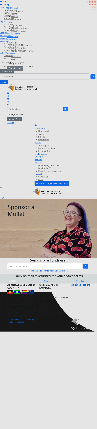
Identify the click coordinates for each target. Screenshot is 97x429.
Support (11, 53)
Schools (14, 16)
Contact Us (16, 56)
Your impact (16, 25)
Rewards (11, 39)
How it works (13, 8)
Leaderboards (13, 33)
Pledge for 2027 (16, 63)
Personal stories (18, 31)
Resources (12, 42)
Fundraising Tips (18, 48)
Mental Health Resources (22, 51)
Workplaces (16, 19)
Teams (14, 13)
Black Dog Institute (19, 28)
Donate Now (15, 68)
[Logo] (8, 2)
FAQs (13, 59)
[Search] (92, 76)
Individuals (13, 281)
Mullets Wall (12, 36)
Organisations (81, 281)
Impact (10, 22)
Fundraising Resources (21, 45)
